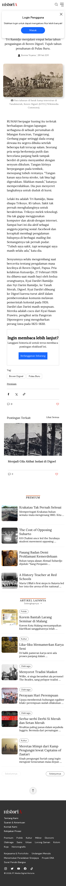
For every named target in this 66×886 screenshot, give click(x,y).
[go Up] (33, 790)
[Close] (61, 14)
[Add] (33, 80)
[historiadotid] (5, 868)
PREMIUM (33, 497)
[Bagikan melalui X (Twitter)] (16, 394)
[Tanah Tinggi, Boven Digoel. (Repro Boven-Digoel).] (33, 439)
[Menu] (62, 4)
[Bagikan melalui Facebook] (8, 394)
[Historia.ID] (10, 4)
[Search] (56, 4)
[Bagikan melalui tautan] (24, 394)
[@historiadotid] (18, 868)
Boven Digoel (16, 376)
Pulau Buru (34, 376)
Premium (11, 383)
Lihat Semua (52, 417)
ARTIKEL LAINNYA (33, 600)
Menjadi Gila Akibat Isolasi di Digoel (32, 461)
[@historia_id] (12, 868)
